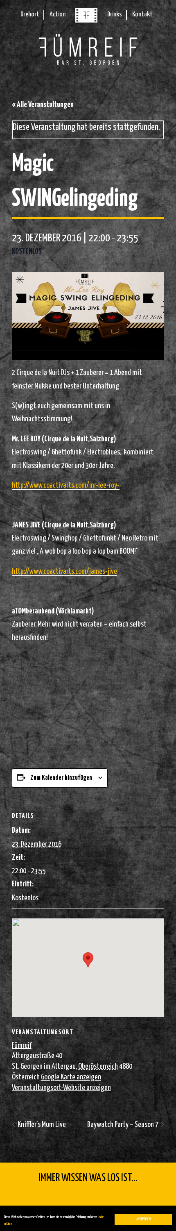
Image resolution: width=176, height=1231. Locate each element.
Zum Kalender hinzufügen (61, 777)
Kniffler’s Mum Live (41, 1125)
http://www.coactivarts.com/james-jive (64, 571)
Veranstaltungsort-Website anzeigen (61, 1088)
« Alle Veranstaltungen (43, 105)
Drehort (29, 14)
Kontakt (142, 14)
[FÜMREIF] (86, 20)
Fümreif (22, 1045)
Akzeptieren (143, 1219)
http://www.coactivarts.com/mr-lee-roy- (66, 485)
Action (57, 14)
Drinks (114, 14)
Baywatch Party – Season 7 (123, 1125)
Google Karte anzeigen (71, 1077)
